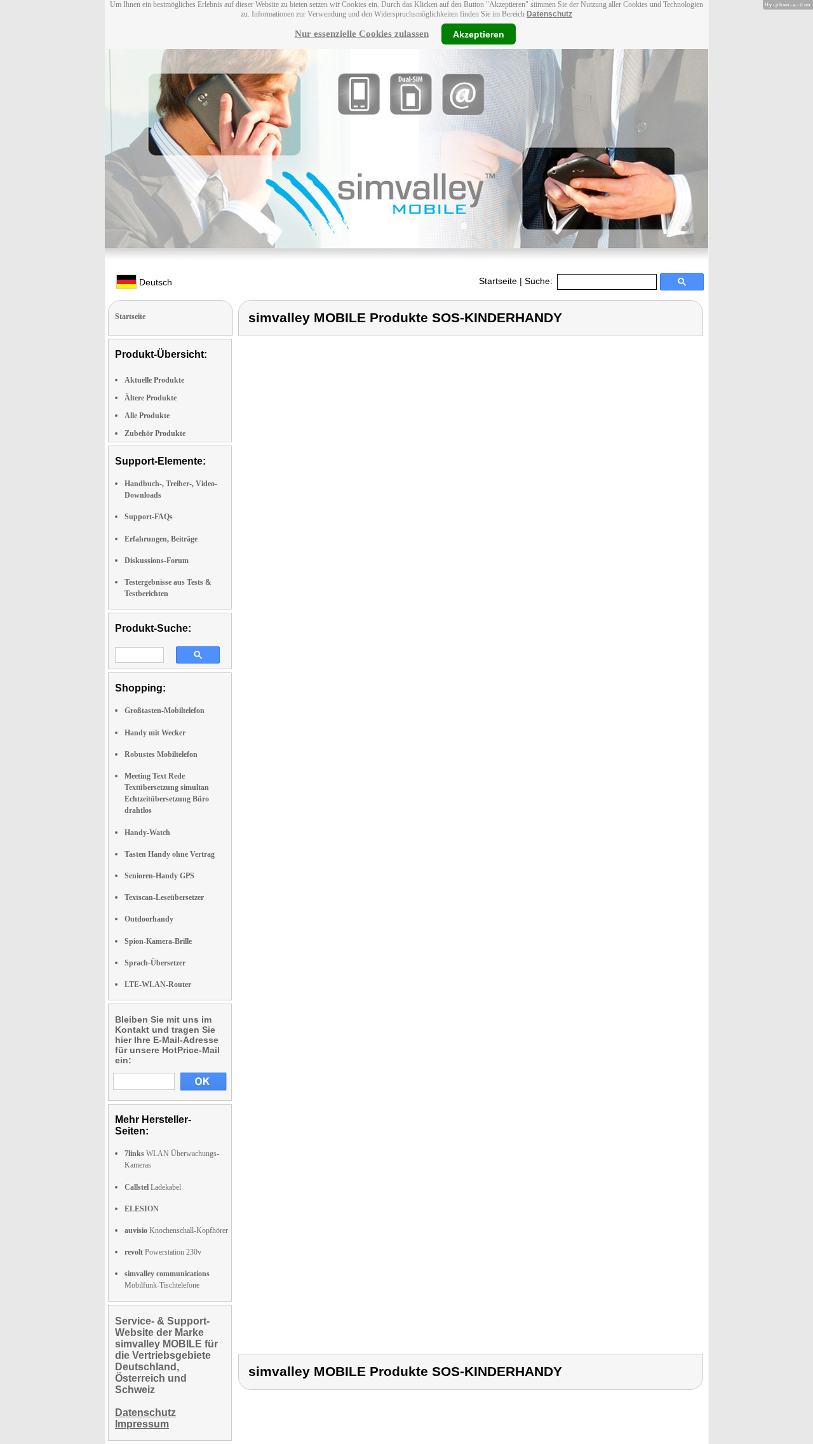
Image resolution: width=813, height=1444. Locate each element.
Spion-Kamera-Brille (158, 941)
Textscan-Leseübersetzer (164, 897)
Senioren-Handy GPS (159, 875)
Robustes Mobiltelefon (161, 754)
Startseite (498, 281)
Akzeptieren (478, 34)
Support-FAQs (148, 516)
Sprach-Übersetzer (154, 962)
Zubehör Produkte (154, 433)
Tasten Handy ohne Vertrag (169, 854)
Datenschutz (549, 14)
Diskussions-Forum (156, 560)
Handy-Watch (147, 832)
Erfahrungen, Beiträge (161, 539)
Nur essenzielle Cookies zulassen (362, 34)
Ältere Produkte (150, 397)
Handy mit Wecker (154, 732)
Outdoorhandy (148, 919)
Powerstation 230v (162, 1252)
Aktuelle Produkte (154, 380)
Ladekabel (152, 1187)
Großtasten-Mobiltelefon (164, 710)
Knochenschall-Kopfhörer (176, 1230)
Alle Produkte (147, 415)
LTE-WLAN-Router (157, 984)
